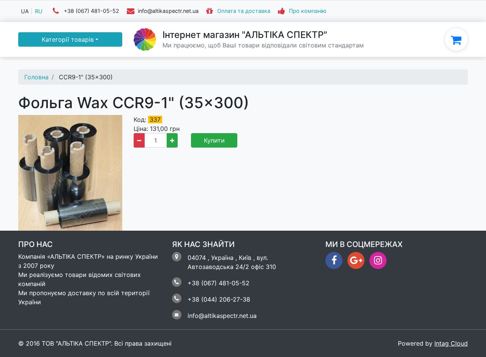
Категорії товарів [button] (68, 39)
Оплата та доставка (243, 11)
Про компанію (308, 11)
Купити (214, 140)
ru (39, 11)
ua (25, 11)
